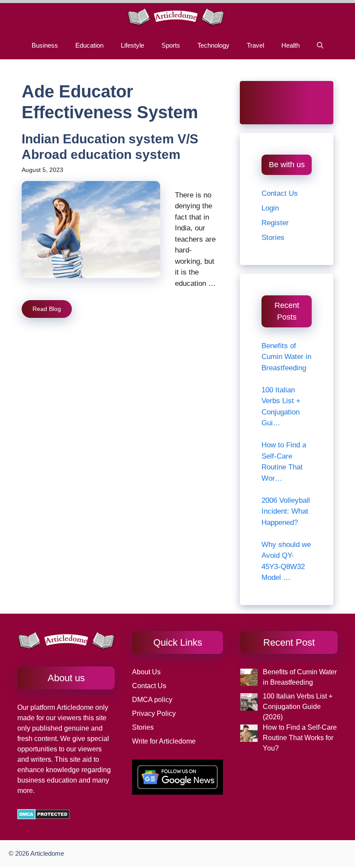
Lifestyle (132, 45)
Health (290, 45)
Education (89, 45)
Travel (255, 45)
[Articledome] (175, 17)
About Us (146, 672)
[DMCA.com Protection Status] (43, 817)
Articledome (74, 707)
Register (275, 223)
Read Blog (46, 308)
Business (45, 45)
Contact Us (279, 193)
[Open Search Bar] (320, 45)
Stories (272, 237)
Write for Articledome (164, 741)
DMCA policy (152, 699)
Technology (213, 45)
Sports (170, 45)
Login (270, 208)
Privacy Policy (154, 713)
